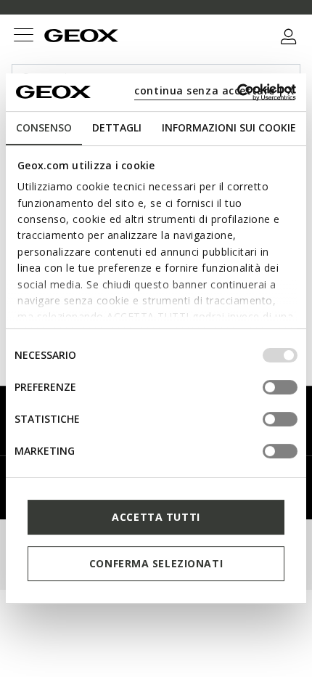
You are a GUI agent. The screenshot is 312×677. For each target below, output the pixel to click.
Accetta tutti (156, 517)
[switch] (280, 387)
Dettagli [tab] (116, 127)
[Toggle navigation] (23, 36)
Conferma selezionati (156, 563)
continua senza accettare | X (214, 90)
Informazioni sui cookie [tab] (229, 127)
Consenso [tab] (44, 127)
